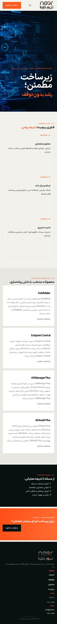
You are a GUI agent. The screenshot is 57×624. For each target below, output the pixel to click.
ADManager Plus (40, 378)
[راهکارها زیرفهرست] (47, 579)
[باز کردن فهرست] (30, 5)
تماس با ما (50, 602)
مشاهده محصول (43, 318)
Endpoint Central (40, 335)
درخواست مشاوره (12, 5)
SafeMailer (44, 293)
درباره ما (51, 597)
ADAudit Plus (42, 420)
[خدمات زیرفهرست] (48, 575)
